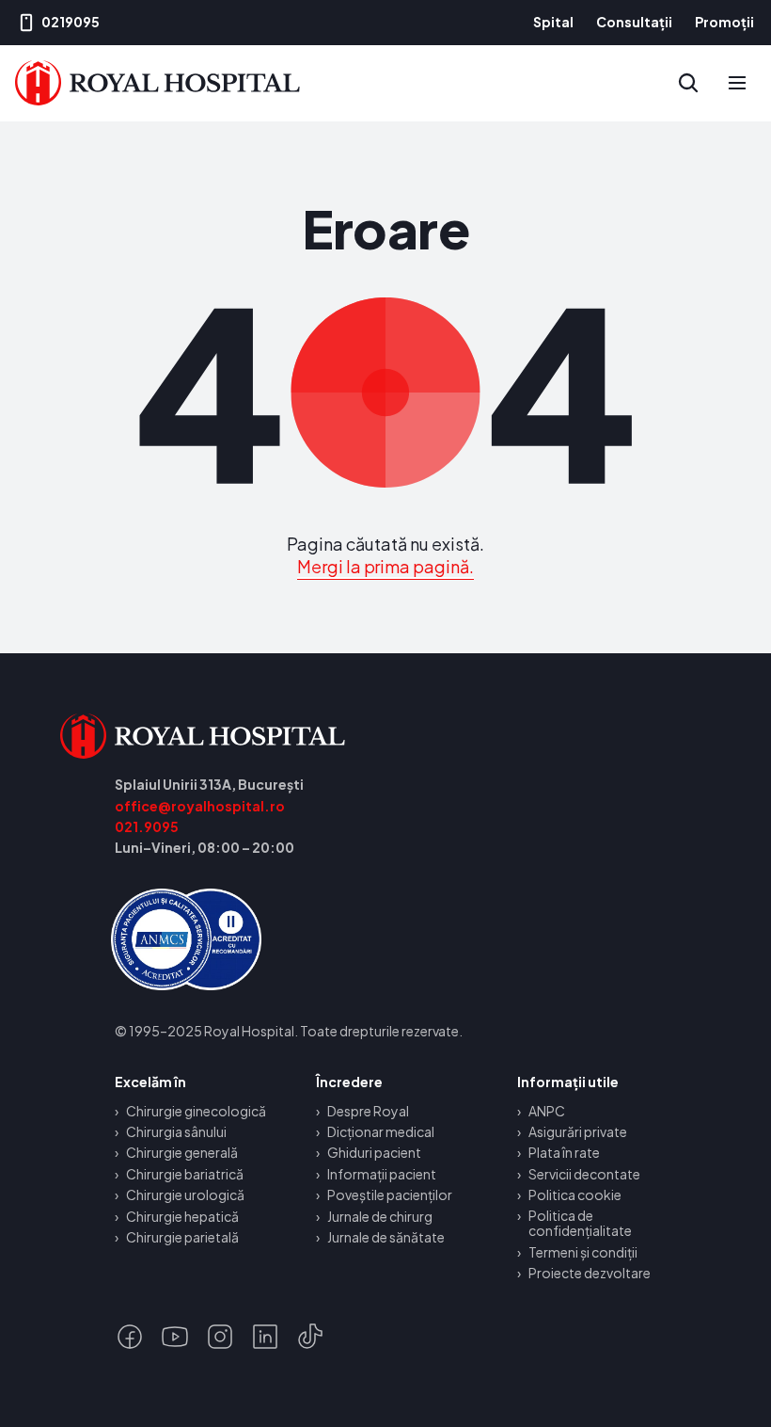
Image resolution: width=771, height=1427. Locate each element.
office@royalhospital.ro (200, 805)
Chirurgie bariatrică (185, 1173)
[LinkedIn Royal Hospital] (265, 1336)
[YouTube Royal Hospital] (174, 1336)
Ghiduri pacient (374, 1152)
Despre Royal (368, 1110)
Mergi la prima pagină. (386, 566)
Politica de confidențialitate (580, 1223)
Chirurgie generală (182, 1152)
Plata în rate (564, 1152)
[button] (737, 82)
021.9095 (147, 826)
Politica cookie (575, 1194)
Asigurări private (577, 1131)
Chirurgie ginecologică (196, 1110)
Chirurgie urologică (185, 1194)
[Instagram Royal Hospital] (220, 1336)
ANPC (546, 1110)
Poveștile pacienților (389, 1194)
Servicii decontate (584, 1173)
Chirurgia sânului (176, 1131)
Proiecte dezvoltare (589, 1272)
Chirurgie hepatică (182, 1216)
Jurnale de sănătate (386, 1236)
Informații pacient (381, 1173)
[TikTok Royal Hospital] (310, 1336)
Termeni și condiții (582, 1251)
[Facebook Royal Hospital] (129, 1336)
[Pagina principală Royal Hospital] (157, 82)
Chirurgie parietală (182, 1236)
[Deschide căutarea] (688, 82)
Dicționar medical (380, 1131)
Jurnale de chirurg (380, 1216)
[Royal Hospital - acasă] (265, 736)
